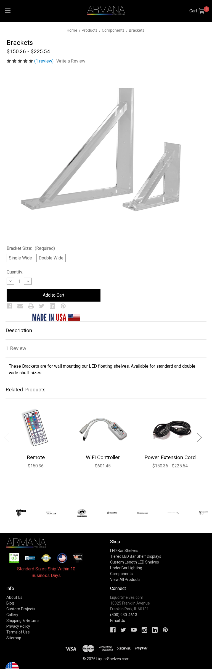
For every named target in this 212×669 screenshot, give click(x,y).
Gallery (12, 615)
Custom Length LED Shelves (134, 562)
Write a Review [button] (70, 61)
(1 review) (44, 61)
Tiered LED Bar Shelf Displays (135, 556)
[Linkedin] (52, 306)
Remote (36, 457)
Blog (10, 603)
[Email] (20, 306)
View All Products (125, 579)
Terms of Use (18, 632)
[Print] (31, 306)
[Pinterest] (63, 306)
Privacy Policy (18, 626)
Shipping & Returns (22, 620)
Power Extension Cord (170, 457)
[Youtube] (134, 630)
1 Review (16, 348)
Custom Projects (20, 609)
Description (19, 330)
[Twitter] (41, 306)
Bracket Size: (31, 248)
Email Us (117, 620)
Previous (6, 437)
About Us (14, 597)
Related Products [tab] (26, 389)
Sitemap (13, 638)
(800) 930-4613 (123, 615)
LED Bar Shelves (124, 550)
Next (199, 437)
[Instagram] (144, 630)
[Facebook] (9, 306)
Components (121, 574)
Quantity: (15, 272)
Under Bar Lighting (126, 568)
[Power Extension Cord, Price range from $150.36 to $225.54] (170, 428)
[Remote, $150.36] (35, 428)
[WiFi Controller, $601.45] (102, 428)
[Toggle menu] (7, 10)
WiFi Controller (103, 457)
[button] (14, 558)
